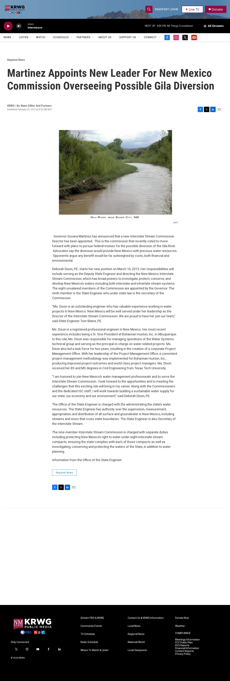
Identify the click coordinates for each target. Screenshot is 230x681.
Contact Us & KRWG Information (146, 618)
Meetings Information (187, 639)
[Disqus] (115, 556)
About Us (105, 37)
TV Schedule (87, 634)
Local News (134, 626)
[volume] (19, 26)
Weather (180, 626)
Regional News (16, 60)
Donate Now (182, 618)
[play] (8, 26)
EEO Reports (182, 645)
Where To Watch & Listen (94, 650)
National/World (136, 642)
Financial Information (187, 648)
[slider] (24, 26)
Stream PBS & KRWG (92, 618)
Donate (217, 9)
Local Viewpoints (137, 650)
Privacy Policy (183, 654)
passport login (166, 9)
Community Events (91, 626)
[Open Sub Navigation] (14, 37)
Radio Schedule (89, 642)
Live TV (194, 9)
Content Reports (184, 651)
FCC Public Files (184, 642)
